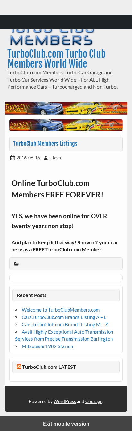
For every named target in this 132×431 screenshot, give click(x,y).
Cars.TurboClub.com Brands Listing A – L (64, 317)
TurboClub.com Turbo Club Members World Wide (56, 59)
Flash (55, 157)
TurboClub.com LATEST (49, 367)
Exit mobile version (66, 423)
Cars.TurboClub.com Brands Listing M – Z (65, 324)
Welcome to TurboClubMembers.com (61, 310)
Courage (93, 401)
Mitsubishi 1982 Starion (47, 346)
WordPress (65, 401)
